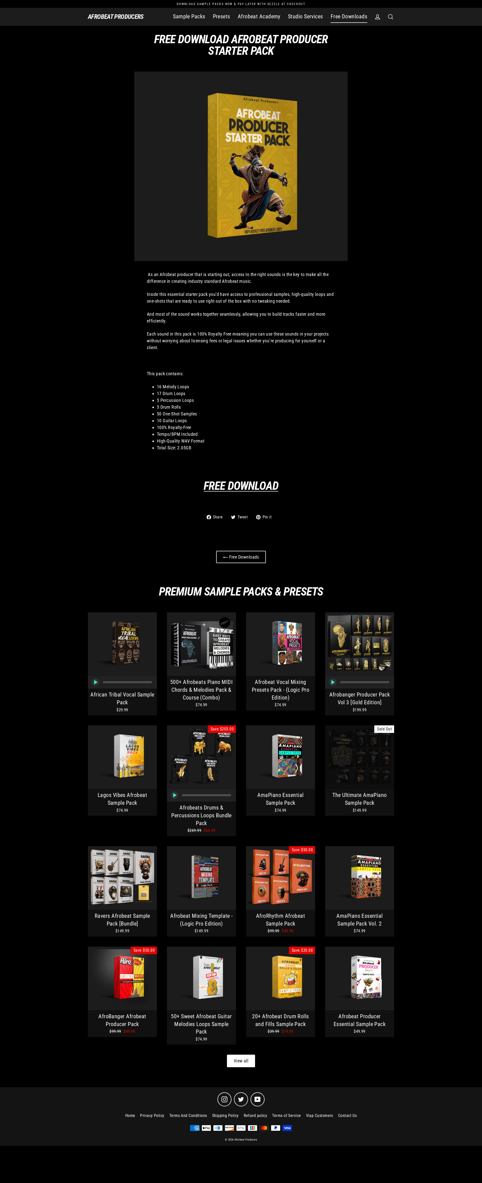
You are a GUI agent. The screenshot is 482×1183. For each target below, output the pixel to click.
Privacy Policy (152, 1115)
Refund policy (255, 1115)
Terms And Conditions (188, 1115)
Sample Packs (189, 16)
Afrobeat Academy (259, 16)
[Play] (95, 682)
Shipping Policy (225, 1115)
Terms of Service (286, 1115)
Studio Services (305, 16)
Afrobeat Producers (116, 17)
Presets (221, 16)
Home (130, 1115)
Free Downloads (349, 16)
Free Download (241, 486)
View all (241, 1060)
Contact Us (347, 1115)
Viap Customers (319, 1115)
